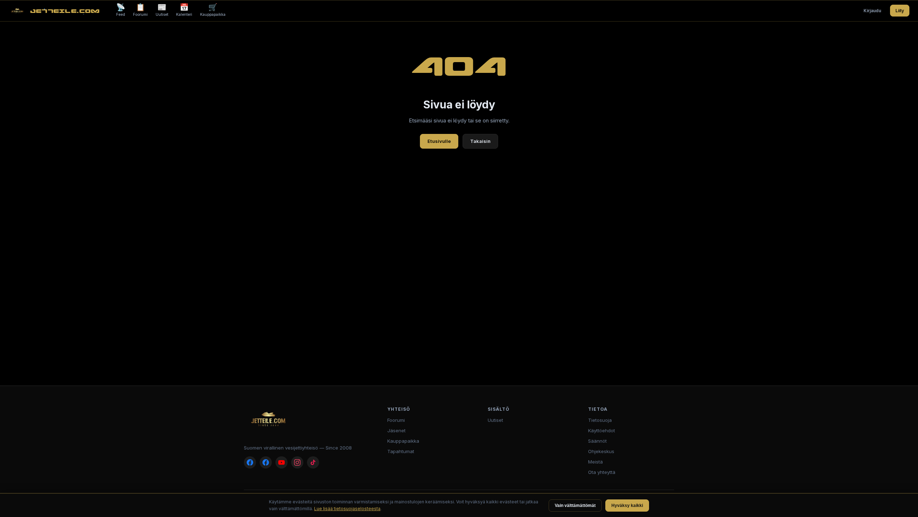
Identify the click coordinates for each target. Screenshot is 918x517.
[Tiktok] (313, 462)
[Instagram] (297, 462)
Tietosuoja (600, 420)
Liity (899, 10)
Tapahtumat (400, 451)
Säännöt (597, 441)
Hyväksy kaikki (627, 505)
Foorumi (140, 10)
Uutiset (162, 10)
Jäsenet (396, 430)
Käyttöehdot (601, 430)
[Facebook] (250, 462)
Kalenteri (184, 10)
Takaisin (480, 141)
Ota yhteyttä (601, 472)
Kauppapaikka (213, 10)
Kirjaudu (872, 10)
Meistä (595, 462)
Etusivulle (439, 141)
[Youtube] (281, 462)
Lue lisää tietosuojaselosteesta (347, 508)
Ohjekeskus (601, 451)
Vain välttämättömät (575, 505)
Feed (120, 10)
